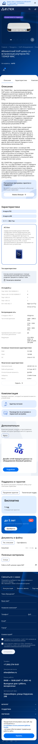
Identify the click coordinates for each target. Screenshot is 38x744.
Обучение (5, 714)
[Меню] (35, 9)
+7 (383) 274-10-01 (11, 664)
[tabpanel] (19, 456)
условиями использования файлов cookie (17, 726)
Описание (7, 80)
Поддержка (6, 709)
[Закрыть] (35, 3)
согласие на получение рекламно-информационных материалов (19, 645)
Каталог (4, 704)
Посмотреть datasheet (13, 280)
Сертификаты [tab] (22, 543)
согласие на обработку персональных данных (20, 639)
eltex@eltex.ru (10, 672)
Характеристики (21, 80)
